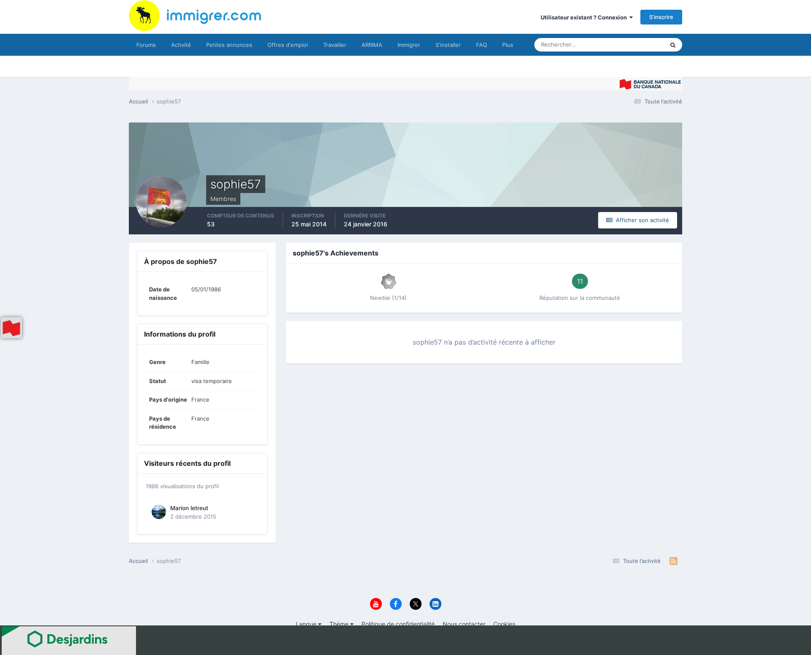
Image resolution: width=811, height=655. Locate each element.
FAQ (481, 44)
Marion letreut (189, 508)
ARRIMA (372, 44)
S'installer (448, 44)
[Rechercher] (673, 45)
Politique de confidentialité (398, 624)
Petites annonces (229, 44)
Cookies (504, 624)
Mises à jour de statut (627, 44)
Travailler (334, 44)
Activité (181, 44)
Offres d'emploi (287, 44)
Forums (146, 44)
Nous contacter (464, 624)
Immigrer (408, 44)
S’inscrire (661, 17)
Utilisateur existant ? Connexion (585, 17)
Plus (507, 44)
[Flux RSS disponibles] (673, 561)
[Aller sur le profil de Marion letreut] (159, 512)
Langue (307, 624)
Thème (339, 624)
